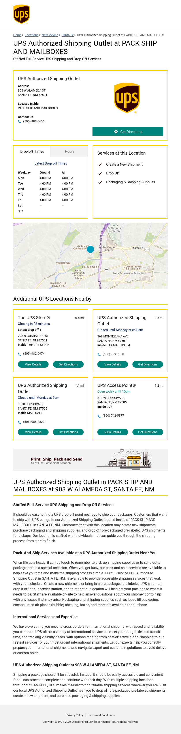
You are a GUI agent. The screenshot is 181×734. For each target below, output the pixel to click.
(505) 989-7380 (113, 354)
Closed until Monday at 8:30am (120, 330)
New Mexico (50, 35)
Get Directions (131, 132)
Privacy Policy (74, 715)
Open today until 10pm (113, 391)
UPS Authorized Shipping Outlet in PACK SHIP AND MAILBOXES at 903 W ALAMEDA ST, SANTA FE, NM (83, 485)
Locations (31, 35)
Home (17, 35)
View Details (33, 364)
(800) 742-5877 (113, 415)
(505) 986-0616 (34, 121)
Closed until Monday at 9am (38, 398)
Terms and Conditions (101, 715)
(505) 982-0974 (34, 353)
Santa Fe (68, 35)
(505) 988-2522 (34, 421)
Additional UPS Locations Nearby (52, 299)
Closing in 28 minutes (34, 324)
